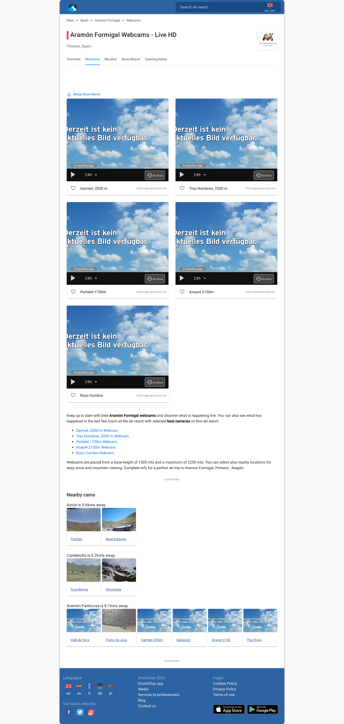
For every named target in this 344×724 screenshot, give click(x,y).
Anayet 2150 (221, 640)
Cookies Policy (225, 683)
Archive (155, 175)
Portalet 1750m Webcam (96, 441)
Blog (142, 700)
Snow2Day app (150, 683)
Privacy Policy (224, 689)
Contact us (147, 706)
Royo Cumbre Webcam (95, 453)
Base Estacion (116, 539)
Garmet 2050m (152, 640)
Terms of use (223, 694)
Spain (84, 20)
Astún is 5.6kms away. (86, 505)
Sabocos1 (183, 640)
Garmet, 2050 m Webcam (97, 430)
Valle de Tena (79, 640)
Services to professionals (158, 694)
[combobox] (221, 7)
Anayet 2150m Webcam (96, 447)
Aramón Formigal (108, 20)
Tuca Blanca (79, 589)
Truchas (76, 539)
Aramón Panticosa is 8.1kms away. (97, 605)
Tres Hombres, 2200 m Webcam (102, 436)
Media (143, 689)
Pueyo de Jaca (116, 640)
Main (71, 20)
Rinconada (113, 589)
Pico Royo (254, 640)
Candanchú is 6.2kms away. (91, 555)
